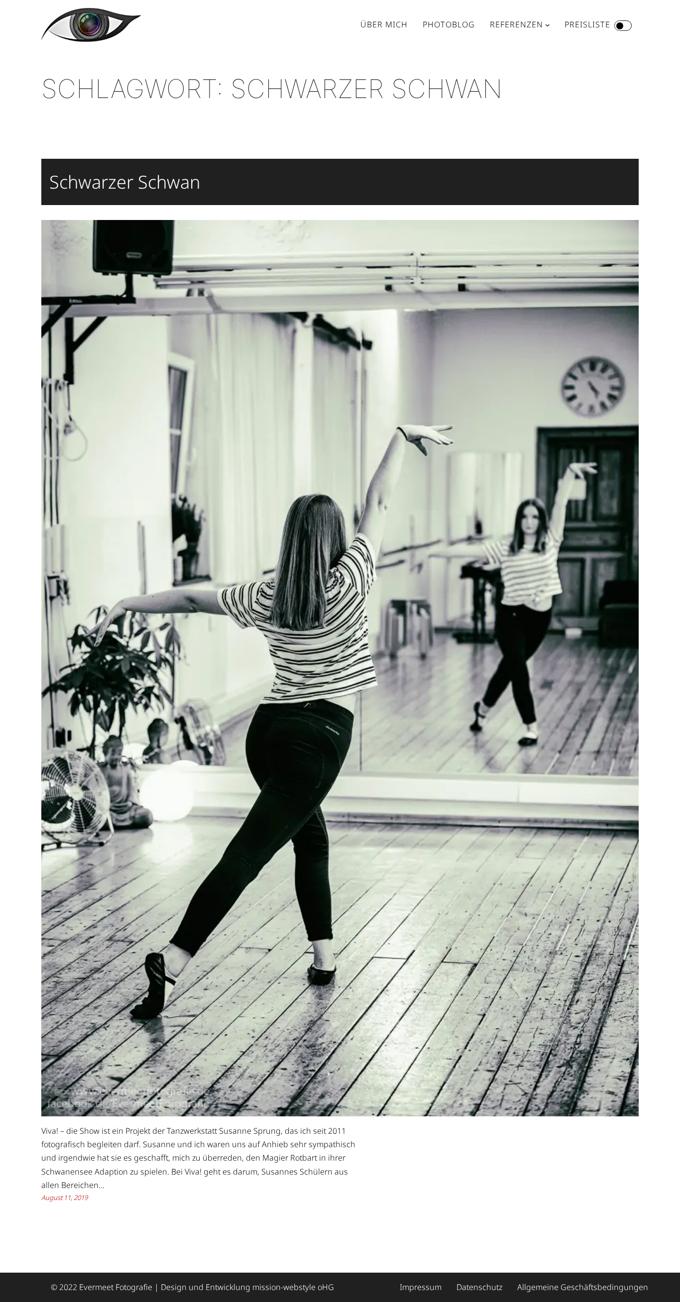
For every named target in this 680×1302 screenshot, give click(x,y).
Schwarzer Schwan (124, 182)
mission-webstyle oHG (293, 1287)
